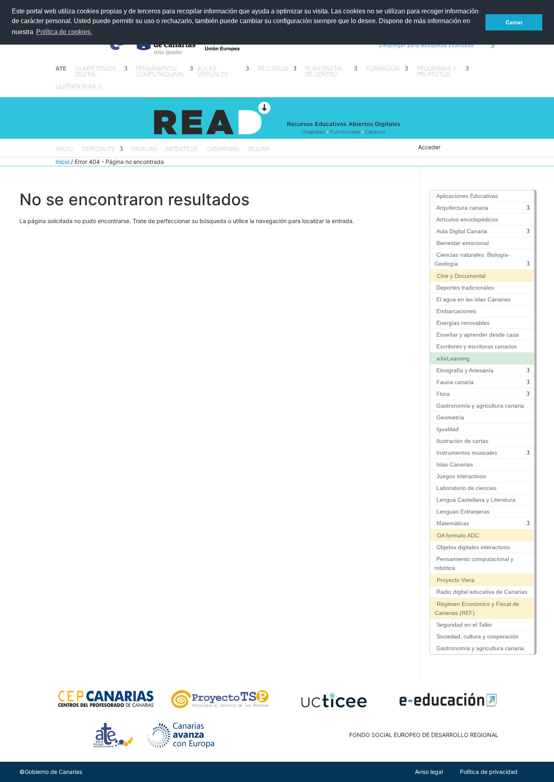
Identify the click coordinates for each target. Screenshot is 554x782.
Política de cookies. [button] (64, 31)
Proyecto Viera (456, 580)
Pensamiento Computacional (160, 71)
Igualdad (447, 429)
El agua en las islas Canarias (473, 299)
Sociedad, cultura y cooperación (477, 636)
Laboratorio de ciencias (466, 488)
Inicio (64, 149)
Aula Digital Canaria (461, 231)
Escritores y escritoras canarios (476, 346)
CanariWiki (222, 149)
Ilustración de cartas (462, 441)
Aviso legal (429, 771)
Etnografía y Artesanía (465, 370)
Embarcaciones (456, 311)
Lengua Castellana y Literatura (475, 499)
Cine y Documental (461, 276)
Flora (443, 394)
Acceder (429, 147)
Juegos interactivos (461, 476)
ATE (61, 69)
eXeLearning (453, 358)
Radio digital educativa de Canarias (481, 592)
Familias (144, 149)
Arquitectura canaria (462, 207)
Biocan (259, 149)
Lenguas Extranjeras (463, 511)
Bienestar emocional (462, 243)
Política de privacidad (488, 771)
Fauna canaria (455, 382)
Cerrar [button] (514, 22)
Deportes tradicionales (465, 287)
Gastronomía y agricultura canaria (480, 405)
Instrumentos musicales (466, 452)
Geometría (450, 417)
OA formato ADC (458, 535)
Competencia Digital (95, 71)
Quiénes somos (79, 87)
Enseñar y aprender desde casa (477, 334)
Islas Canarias (454, 464)
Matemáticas (452, 523)
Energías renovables (463, 323)
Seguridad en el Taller (464, 624)
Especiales (98, 149)
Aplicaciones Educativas (467, 196)
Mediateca (182, 149)
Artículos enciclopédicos (467, 219)
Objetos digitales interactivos (473, 547)
